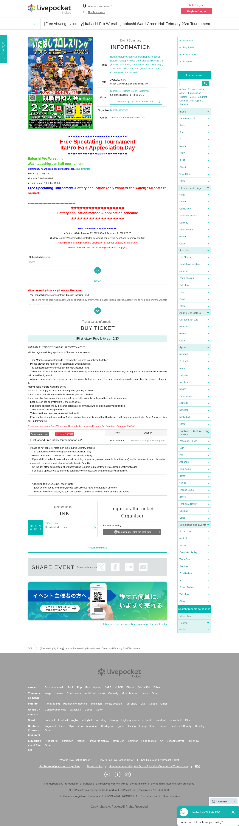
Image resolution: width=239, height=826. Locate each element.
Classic (183, 167)
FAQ (197, 766)
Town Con (184, 559)
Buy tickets (188, 47)
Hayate (113, 57)
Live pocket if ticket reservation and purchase (49, 9)
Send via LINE (129, 567)
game (182, 476)
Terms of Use (95, 766)
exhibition (184, 271)
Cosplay (183, 100)
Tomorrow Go (131, 72)
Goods (182, 299)
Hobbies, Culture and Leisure (34, 730)
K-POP (182, 160)
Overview (188, 40)
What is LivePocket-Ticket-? (75, 759)
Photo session (194, 93)
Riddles (183, 97)
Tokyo (145, 91)
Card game (185, 469)
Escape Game (186, 490)
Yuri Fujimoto (196, 100)
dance (182, 236)
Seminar (183, 566)
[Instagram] (130, 775)
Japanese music (187, 118)
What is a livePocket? (99, 6)
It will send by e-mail (143, 567)
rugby (182, 368)
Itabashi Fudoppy (119, 60)
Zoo (181, 455)
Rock (182, 125)
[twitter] (109, 775)
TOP (30, 648)
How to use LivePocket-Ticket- (116, 759)
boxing (182, 389)
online (182, 89)
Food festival (185, 573)
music (182, 111)
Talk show (184, 285)
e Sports (183, 403)
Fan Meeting (185, 257)
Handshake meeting (189, 264)
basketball (184, 417)
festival (183, 545)
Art (180, 580)
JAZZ (182, 153)
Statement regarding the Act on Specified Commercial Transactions (148, 766)
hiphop (183, 146)
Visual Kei (184, 174)
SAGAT (157, 68)
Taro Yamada (117, 68)
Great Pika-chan (134, 57)
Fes (181, 139)
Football (183, 361)
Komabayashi (117, 72)
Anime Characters (190, 312)
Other (182, 181)
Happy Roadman (152, 57)
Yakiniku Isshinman (120, 64)
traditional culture (188, 215)
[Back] (34, 23)
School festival (186, 587)
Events (183, 622)
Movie (193, 97)
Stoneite (183, 104)
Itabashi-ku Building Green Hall (126, 91)
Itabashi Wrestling (119, 110)
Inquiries (187, 61)
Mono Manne (186, 229)
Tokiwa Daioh (135, 60)
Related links (189, 54)
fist (125, 68)
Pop (181, 132)
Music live (185, 616)
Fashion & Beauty (188, 504)
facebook (115, 567)
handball (183, 410)
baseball (183, 354)
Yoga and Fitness (188, 441)
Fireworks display (188, 552)
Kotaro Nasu (134, 68)
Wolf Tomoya (137, 64)
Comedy (192, 89)
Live (181, 292)
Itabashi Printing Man (153, 60)
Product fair (185, 531)
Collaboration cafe (188, 319)
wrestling (184, 382)
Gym (181, 448)
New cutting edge (153, 64)
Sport (182, 347)
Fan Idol (184, 250)
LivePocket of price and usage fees (59, 766)
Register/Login (196, 11)
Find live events (96, 12)
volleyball (184, 375)
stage (182, 194)
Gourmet (202, 97)
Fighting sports (186, 396)
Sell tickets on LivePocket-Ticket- (160, 759)
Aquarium (184, 462)
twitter (101, 567)
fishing (182, 483)
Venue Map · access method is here (136, 101)
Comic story (185, 208)
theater (183, 201)
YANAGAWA (147, 68)
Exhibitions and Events (192, 524)
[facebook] (119, 775)
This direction (83, 169)
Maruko (122, 57)
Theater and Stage (190, 188)
